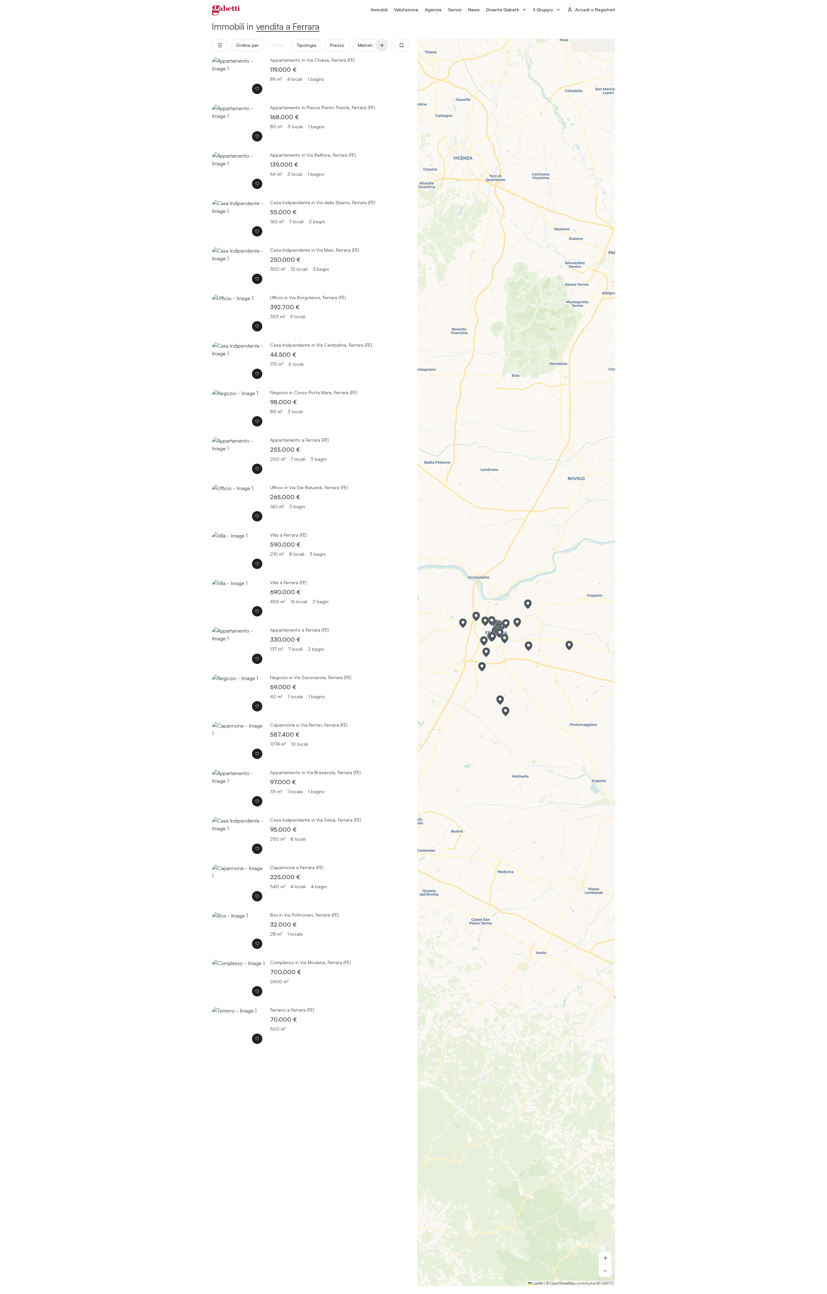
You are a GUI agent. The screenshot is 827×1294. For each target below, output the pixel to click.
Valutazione (406, 9)
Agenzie (433, 9)
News (474, 9)
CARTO (607, 1283)
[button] (492, 637)
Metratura (368, 45)
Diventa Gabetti (502, 9)
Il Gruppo (543, 9)
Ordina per (247, 45)
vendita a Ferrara (287, 26)
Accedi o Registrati (595, 9)
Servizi (455, 9)
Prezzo (337, 45)
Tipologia (306, 45)
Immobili (379, 9)
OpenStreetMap (563, 1283)
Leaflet (537, 1283)
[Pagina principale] (226, 10)
